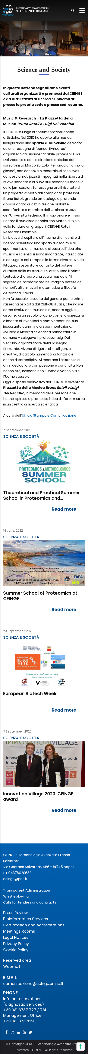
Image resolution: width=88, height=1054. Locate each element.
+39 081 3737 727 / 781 (24, 1010)
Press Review (15, 912)
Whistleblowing (16, 896)
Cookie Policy (15, 949)
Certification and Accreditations (34, 925)
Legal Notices (15, 937)
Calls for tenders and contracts (29, 902)
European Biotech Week (30, 694)
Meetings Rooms (19, 931)
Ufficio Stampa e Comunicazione (49, 415)
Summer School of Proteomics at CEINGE (40, 596)
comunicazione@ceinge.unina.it (33, 983)
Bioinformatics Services (25, 918)
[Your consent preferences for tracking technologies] (80, 1046)
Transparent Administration (26, 890)
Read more (64, 509)
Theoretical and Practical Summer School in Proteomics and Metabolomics (41, 496)
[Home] (26, 10)
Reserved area (17, 960)
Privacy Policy (16, 943)
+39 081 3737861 (18, 1021)
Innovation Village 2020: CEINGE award (38, 796)
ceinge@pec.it (15, 878)
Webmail (11, 966)
